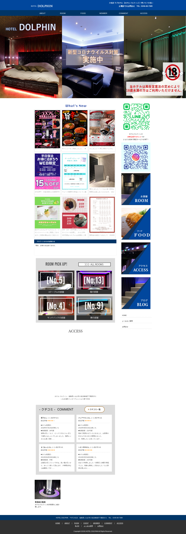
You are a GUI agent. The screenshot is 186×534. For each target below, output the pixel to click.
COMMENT (123, 13)
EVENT (86, 523)
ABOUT (42, 13)
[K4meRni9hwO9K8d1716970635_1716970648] (136, 131)
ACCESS (143, 13)
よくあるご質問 (127, 321)
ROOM (63, 13)
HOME (124, 315)
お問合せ (125, 327)
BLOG (77, 526)
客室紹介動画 (40, 502)
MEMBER (103, 13)
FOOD (83, 13)
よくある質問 (88, 526)
